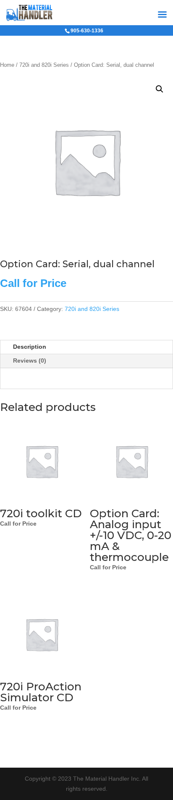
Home (7, 65)
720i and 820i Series (44, 65)
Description (29, 346)
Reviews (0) (29, 360)
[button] (159, 89)
